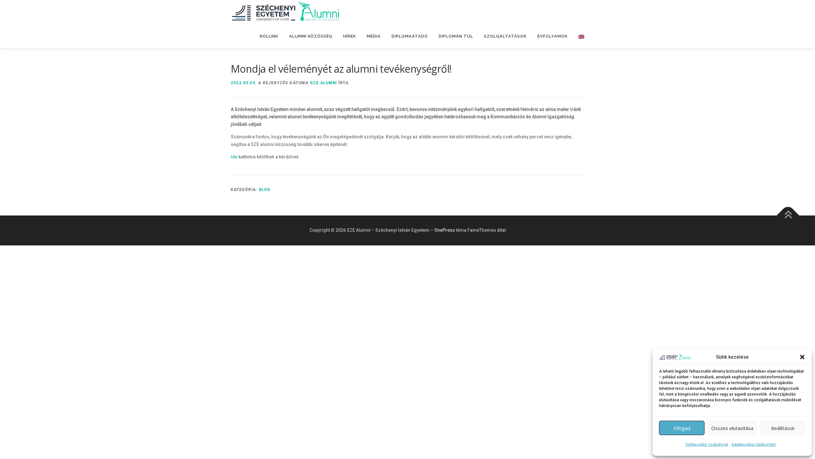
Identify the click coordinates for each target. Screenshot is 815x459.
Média (374, 36)
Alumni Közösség (310, 36)
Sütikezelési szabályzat (706, 444)
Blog (265, 189)
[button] (802, 357)
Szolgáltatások (505, 36)
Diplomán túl (456, 36)
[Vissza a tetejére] (788, 215)
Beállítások (783, 428)
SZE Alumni (323, 83)
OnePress (444, 230)
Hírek (349, 36)
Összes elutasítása (732, 428)
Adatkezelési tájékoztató (753, 444)
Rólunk (269, 36)
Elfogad (682, 428)
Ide (234, 156)
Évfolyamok (552, 36)
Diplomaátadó (410, 36)
